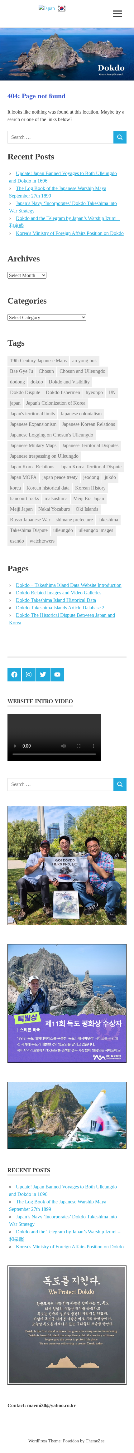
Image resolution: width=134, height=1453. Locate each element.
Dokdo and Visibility (69, 381)
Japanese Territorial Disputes (90, 445)
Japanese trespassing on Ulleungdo (44, 456)
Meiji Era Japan (88, 498)
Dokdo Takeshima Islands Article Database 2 (60, 607)
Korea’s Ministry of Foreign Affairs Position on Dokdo (70, 233)
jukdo (110, 477)
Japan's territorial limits (32, 413)
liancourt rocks (24, 498)
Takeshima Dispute (29, 530)
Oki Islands (87, 509)
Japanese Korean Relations (88, 424)
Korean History (90, 487)
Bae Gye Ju (21, 371)
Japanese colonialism (81, 413)
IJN (112, 392)
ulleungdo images (96, 530)
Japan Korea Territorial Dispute (91, 466)
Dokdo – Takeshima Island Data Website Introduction (69, 585)
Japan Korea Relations (32, 466)
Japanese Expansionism (33, 424)
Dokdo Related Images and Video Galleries (58, 592)
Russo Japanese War (30, 519)
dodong (17, 381)
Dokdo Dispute (25, 392)
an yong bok (84, 360)
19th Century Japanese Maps (38, 360)
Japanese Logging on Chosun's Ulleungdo (51, 434)
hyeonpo (94, 392)
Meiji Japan (21, 509)
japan (15, 403)
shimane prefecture (74, 519)
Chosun (46, 371)
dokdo (37, 381)
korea (15, 487)
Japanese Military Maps (33, 445)
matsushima (56, 498)
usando (17, 541)
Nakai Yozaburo (54, 509)
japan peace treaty (60, 477)
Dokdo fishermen (63, 392)
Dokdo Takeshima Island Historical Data (56, 600)
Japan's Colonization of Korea (55, 403)
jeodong (91, 477)
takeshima (108, 519)
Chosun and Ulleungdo (82, 371)
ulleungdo (63, 530)
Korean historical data (47, 487)
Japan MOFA (23, 477)
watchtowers (42, 541)
